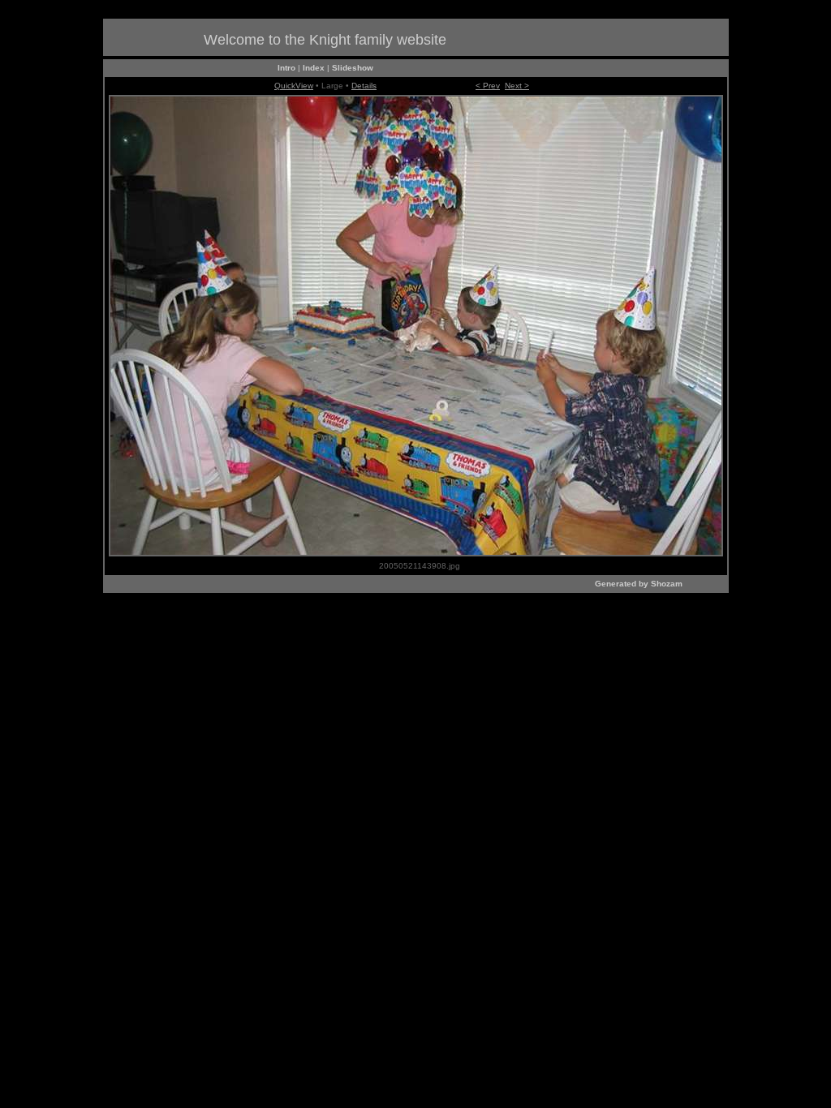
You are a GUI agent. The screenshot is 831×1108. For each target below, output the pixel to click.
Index (314, 67)
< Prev (488, 85)
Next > (517, 85)
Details (364, 85)
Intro (286, 67)
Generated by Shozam (638, 583)
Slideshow (352, 67)
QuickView (293, 85)
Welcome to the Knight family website (325, 40)
